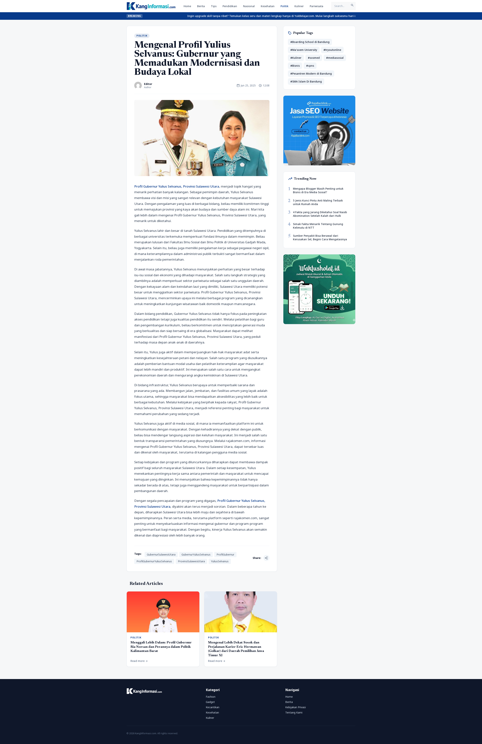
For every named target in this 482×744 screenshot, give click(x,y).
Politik (284, 6)
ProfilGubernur (225, 554)
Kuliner (299, 6)
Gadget (210, 702)
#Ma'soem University (303, 50)
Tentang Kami (293, 712)
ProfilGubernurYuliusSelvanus (154, 561)
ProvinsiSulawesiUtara (191, 561)
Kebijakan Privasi (295, 707)
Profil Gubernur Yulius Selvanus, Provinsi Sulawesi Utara (176, 186)
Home (187, 6)
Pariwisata (316, 6)
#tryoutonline (332, 50)
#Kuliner (295, 58)
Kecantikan (212, 707)
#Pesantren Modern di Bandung (311, 73)
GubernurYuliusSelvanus (196, 554)
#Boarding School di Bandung (309, 42)
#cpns (310, 65)
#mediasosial (335, 58)
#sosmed (314, 58)
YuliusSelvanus (220, 561)
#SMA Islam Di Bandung (306, 81)
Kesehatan (268, 6)
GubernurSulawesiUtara (161, 554)
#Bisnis (295, 65)
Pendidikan (230, 6)
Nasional (249, 6)
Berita (201, 6)
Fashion (210, 696)
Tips (214, 6)
